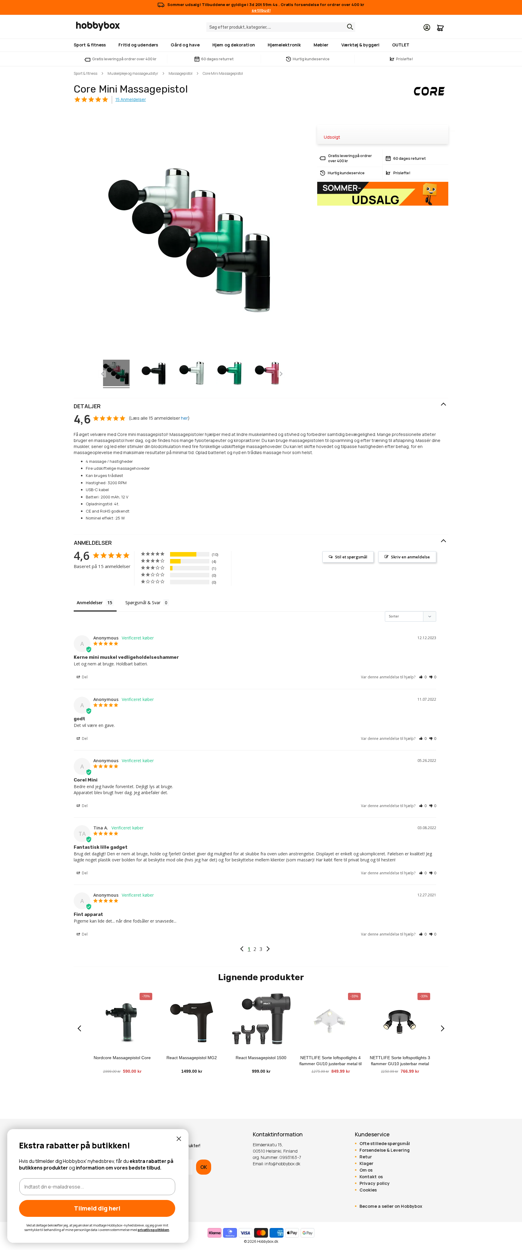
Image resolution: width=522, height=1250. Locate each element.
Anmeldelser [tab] (90, 602)
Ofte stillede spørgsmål (384, 1143)
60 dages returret (217, 59)
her (184, 418)
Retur (365, 1157)
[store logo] (98, 26)
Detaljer (87, 406)
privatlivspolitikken (153, 1229)
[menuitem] (91, 45)
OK (203, 1167)
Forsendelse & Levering (384, 1150)
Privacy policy (374, 1183)
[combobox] (280, 27)
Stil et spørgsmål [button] (351, 557)
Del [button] (84, 677)
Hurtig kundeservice (311, 59)
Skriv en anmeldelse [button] (410, 557)
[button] (422, 677)
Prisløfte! (401, 59)
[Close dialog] (179, 1139)
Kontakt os (371, 1177)
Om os (365, 1170)
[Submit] (348, 27)
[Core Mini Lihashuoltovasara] (116, 373)
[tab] (261, 406)
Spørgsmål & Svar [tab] (142, 602)
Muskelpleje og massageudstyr (133, 73)
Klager (366, 1163)
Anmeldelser (93, 542)
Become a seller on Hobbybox (390, 1206)
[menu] (261, 45)
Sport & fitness (85, 73)
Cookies (368, 1190)
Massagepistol (180, 73)
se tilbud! (261, 10)
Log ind (427, 27)
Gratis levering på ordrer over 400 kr (124, 59)
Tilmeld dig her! (97, 1208)
